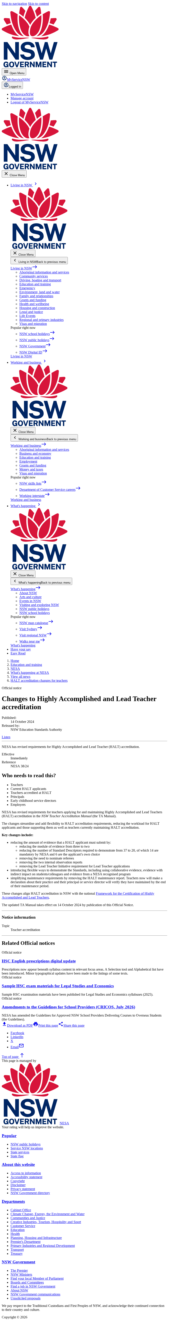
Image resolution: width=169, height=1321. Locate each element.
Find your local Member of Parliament (37, 1278)
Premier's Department (25, 1242)
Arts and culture (30, 597)
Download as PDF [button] (17, 1025)
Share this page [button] (71, 1025)
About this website (18, 1164)
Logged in (15, 86)
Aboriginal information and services (44, 272)
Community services (33, 276)
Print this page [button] (45, 1025)
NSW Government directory (30, 1193)
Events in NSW (30, 601)
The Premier (19, 1270)
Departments (13, 1201)
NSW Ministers (21, 1274)
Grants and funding (32, 300)
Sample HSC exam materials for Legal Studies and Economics (58, 986)
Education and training (35, 284)
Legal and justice (31, 312)
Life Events (27, 316)
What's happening (26, 589)
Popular (9, 1135)
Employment (28, 461)
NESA (64, 1123)
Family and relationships (36, 296)
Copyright (18, 1181)
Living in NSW (24, 268)
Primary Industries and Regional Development (43, 1246)
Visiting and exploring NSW (39, 605)
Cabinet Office (21, 1210)
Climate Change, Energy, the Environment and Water (47, 1214)
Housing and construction (37, 308)
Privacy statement (23, 1189)
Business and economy (35, 453)
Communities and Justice (28, 1218)
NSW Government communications (35, 1294)
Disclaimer (18, 1185)
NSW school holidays (34, 613)
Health (15, 1234)
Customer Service (23, 1226)
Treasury (17, 1253)
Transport (17, 1249)
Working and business (28, 445)
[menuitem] (22, 94)
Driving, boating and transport (40, 280)
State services (20, 1152)
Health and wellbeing (34, 304)
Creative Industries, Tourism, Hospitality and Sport (46, 1222)
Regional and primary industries (41, 320)
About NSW (28, 593)
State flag (17, 1156)
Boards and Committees (27, 1282)
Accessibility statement (26, 1177)
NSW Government (18, 1262)
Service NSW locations (27, 1148)
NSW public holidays (34, 609)
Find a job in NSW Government (33, 1286)
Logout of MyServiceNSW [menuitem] (29, 102)
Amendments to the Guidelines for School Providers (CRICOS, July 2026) (68, 1007)
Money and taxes (31, 469)
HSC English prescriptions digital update (39, 961)
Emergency (27, 288)
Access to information (26, 1173)
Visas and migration (33, 324)
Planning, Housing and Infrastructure (36, 1238)
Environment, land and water (39, 292)
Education (18, 1230)
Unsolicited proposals (25, 1298)
